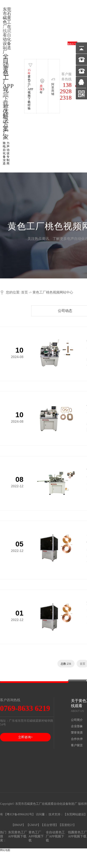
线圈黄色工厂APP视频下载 (77, 834)
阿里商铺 (52, 89)
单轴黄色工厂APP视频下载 (24, 47)
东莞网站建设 (75, 814)
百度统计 (67, 825)
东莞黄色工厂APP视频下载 (17, 834)
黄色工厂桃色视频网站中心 (72, 47)
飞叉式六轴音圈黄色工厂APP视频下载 (34, 47)
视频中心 (63, 47)
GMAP (33, 825)
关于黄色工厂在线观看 (14, 46)
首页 (24, 292)
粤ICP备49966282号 (19, 814)
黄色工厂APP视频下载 (36, 836)
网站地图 (5, 850)
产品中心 (43, 47)
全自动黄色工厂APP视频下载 (55, 836)
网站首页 (5, 47)
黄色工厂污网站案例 (53, 46)
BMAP (18, 825)
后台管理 (49, 825)
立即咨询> (25, 737)
